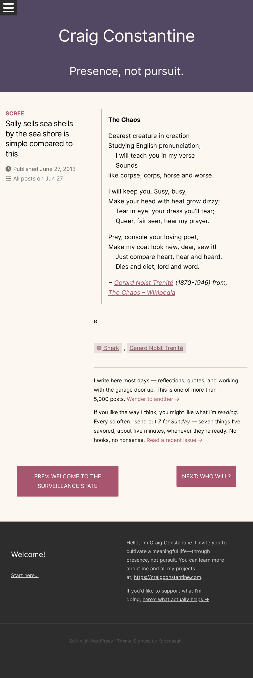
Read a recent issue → (175, 440)
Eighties (142, 640)
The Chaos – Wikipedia (141, 292)
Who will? (215, 476)
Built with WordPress (91, 640)
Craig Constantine (126, 36)
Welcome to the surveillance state (69, 481)
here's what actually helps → (176, 599)
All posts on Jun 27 (38, 178)
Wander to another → (153, 399)
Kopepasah (170, 640)
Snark (110, 348)
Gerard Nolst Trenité (143, 282)
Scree (15, 113)
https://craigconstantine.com (167, 577)
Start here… (25, 575)
